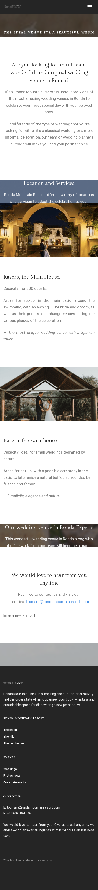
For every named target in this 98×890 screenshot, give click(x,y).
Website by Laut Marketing (18, 860)
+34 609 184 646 (19, 813)
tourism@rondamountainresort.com (57, 601)
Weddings (10, 769)
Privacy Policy (44, 860)
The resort (10, 729)
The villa (8, 736)
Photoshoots (12, 775)
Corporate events (14, 782)
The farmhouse (13, 743)
